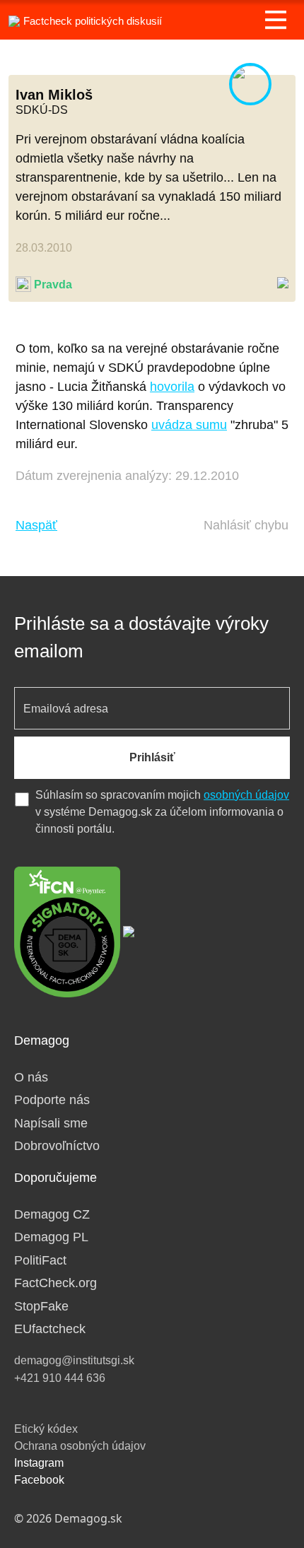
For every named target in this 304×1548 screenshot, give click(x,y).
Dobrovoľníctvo (57, 1146)
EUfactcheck (50, 1329)
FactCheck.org (55, 1283)
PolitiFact (40, 1260)
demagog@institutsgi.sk (74, 1360)
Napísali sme (51, 1123)
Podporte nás (52, 1100)
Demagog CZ (52, 1214)
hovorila (172, 387)
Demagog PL (51, 1237)
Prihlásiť (152, 757)
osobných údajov (246, 795)
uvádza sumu (189, 425)
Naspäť (36, 525)
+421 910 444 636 (59, 1378)
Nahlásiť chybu (246, 525)
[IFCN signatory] (67, 931)
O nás (31, 1077)
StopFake (41, 1306)
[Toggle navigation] (276, 20)
